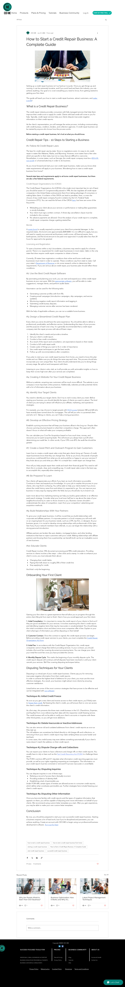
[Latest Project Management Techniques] (94, 886)
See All (106, 875)
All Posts (19, 19)
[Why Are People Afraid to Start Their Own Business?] (31, 886)
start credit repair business (36, 851)
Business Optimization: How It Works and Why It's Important (62, 898)
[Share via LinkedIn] (37, 858)
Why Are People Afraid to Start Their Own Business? (30, 898)
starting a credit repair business (37, 847)
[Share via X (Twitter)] (32, 858)
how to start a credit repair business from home (67, 843)
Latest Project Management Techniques (93, 898)
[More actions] (97, 33)
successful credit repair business (57, 851)
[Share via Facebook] (27, 858)
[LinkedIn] (60, 946)
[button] (106, 19)
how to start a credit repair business (39, 843)
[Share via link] (42, 858)
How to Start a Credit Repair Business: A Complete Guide (68, 847)
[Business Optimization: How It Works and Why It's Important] (62, 886)
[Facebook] (62, 946)
